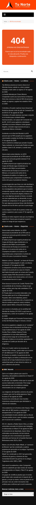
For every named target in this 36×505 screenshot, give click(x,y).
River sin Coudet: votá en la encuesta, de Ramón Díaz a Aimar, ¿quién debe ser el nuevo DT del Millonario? (17, 350)
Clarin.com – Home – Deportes (16, 226)
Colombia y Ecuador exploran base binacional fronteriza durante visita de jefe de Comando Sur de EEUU (18, 110)
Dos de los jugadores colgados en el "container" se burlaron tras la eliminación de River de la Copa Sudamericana (18, 327)
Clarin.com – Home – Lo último (16, 81)
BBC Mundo (8, 369)
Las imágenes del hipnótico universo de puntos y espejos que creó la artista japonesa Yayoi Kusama (17, 394)
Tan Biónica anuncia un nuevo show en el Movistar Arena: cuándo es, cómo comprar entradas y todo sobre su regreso (16, 87)
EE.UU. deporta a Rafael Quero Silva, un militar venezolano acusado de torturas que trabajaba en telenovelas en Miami (17, 426)
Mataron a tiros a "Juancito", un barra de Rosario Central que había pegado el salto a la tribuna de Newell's (18, 263)
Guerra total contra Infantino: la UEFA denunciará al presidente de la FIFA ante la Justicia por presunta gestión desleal (16, 156)
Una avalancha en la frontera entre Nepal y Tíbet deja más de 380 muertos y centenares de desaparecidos (18, 410)
